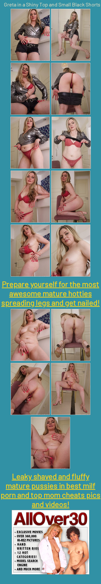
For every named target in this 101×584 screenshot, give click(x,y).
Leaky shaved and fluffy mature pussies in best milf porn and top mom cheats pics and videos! (50, 490)
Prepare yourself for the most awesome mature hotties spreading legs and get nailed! (50, 293)
